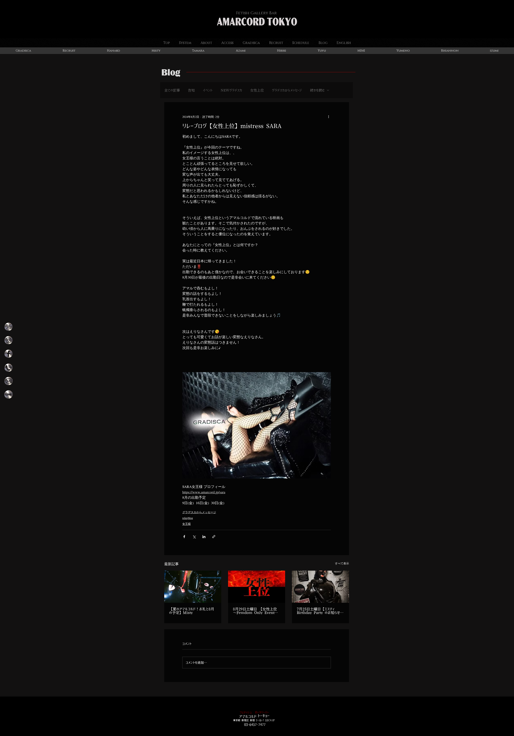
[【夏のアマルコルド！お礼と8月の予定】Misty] (192, 587)
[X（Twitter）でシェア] (194, 537)
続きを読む (317, 90)
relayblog (187, 518)
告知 (191, 90)
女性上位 (257, 90)
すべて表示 (342, 563)
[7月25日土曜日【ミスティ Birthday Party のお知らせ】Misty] (320, 587)
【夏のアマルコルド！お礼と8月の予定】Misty (191, 611)
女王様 (186, 524)
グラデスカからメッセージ (287, 90)
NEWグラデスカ (231, 90)
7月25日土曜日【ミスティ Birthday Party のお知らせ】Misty (320, 611)
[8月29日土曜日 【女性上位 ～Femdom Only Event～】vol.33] (256, 587)
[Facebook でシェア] (184, 537)
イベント (208, 90)
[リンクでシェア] (214, 537)
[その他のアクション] (328, 116)
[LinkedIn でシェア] (204, 537)
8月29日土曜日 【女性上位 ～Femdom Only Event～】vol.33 (255, 611)
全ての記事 (172, 90)
